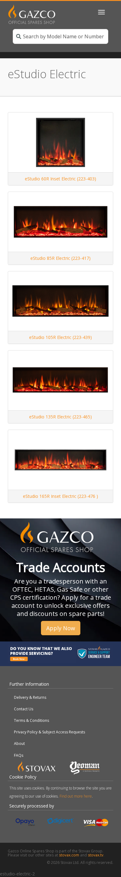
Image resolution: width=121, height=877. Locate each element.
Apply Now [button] (60, 628)
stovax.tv (95, 855)
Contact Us (23, 709)
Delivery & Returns (30, 697)
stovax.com (69, 855)
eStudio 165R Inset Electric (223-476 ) (60, 496)
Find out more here (76, 796)
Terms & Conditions (31, 720)
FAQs (18, 755)
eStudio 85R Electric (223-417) (60, 258)
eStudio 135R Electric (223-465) (60, 417)
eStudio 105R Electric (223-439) (60, 337)
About (19, 743)
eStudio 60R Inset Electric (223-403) (60, 179)
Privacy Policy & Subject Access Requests (49, 732)
